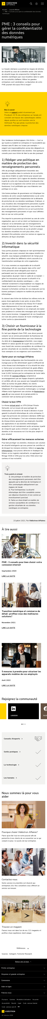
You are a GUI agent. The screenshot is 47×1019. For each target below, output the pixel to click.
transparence (18, 341)
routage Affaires (19, 376)
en (19, 1006)
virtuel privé (15, 405)
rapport (14, 112)
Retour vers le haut (22, 962)
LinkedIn (14, 715)
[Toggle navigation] (28, 948)
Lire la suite (8, 576)
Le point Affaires (14, 10)
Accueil (4, 10)
